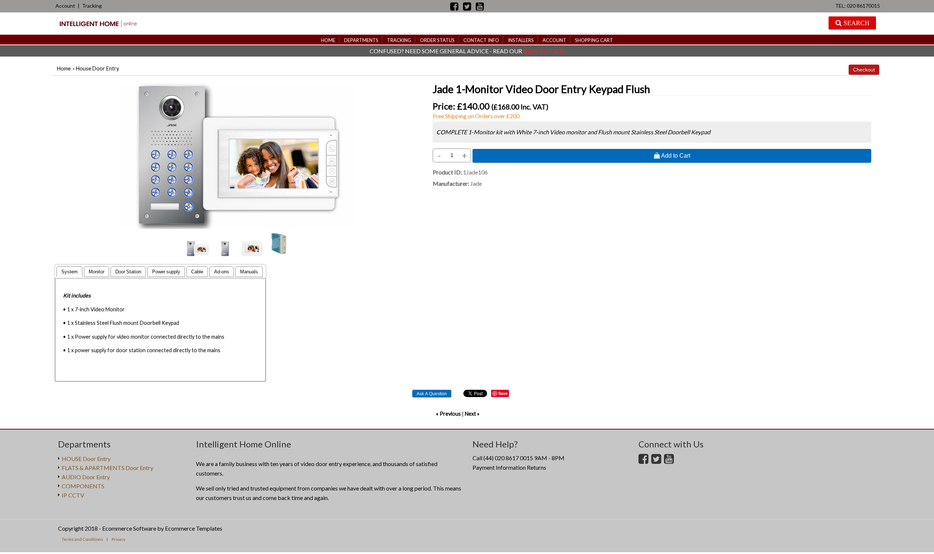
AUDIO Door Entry (86, 476)
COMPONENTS (83, 485)
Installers (521, 40)
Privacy (119, 539)
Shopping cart (594, 40)
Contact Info (481, 40)
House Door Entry (97, 68)
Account (65, 6)
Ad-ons (221, 271)
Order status (437, 40)
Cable (197, 271)
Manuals (249, 271)
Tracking (92, 6)
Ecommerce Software (129, 528)
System (69, 271)
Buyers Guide (543, 50)
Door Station (128, 271)
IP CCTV (73, 495)
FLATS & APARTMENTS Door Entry (107, 467)
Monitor (96, 271)
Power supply (166, 271)
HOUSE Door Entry (86, 458)
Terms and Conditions (82, 539)
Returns (536, 467)
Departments (361, 40)
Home (328, 40)
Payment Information (499, 467)
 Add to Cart (672, 155)
